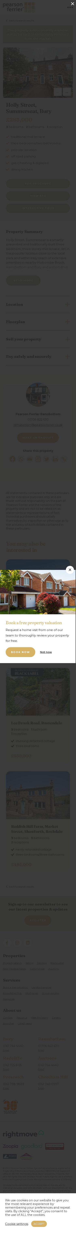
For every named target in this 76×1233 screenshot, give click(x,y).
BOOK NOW (20, 652)
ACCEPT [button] (39, 1223)
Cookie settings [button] (16, 1224)
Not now (46, 652)
